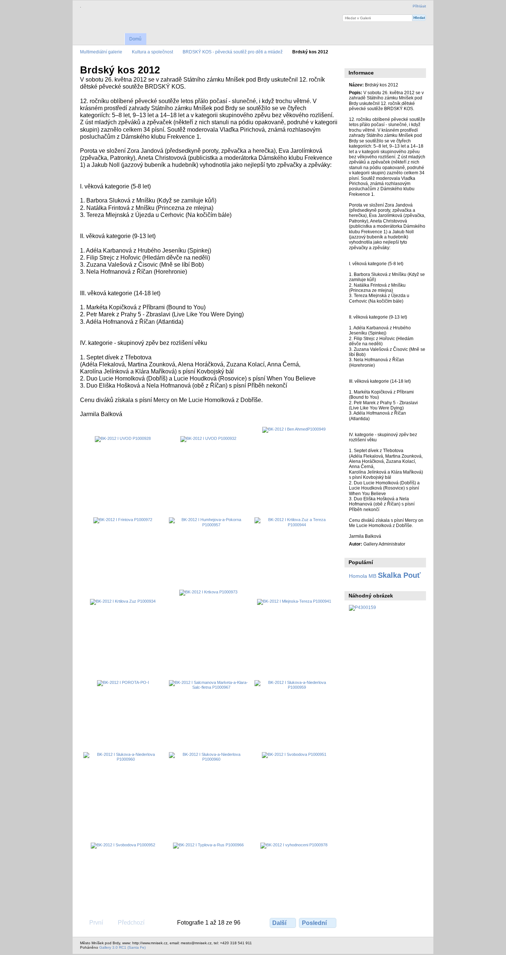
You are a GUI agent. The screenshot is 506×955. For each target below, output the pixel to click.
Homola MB (362, 576)
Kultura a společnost (152, 51)
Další (279, 923)
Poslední (314, 923)
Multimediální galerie (101, 51)
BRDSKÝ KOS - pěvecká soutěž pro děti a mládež (233, 51)
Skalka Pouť (399, 575)
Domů (135, 39)
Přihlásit (419, 6)
